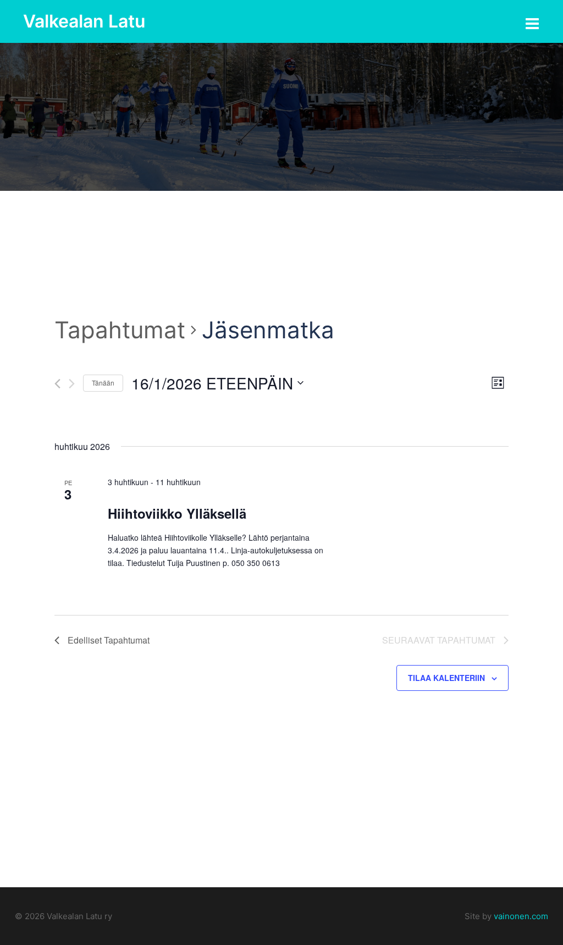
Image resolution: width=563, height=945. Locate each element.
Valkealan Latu (84, 21)
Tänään (103, 382)
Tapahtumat (119, 330)
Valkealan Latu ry (78, 916)
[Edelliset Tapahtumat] (57, 383)
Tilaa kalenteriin (446, 677)
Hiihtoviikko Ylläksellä (177, 513)
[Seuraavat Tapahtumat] (72, 383)
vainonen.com (521, 916)
